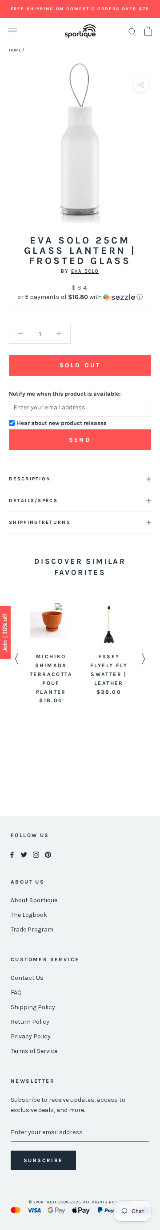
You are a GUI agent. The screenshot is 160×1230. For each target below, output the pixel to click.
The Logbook (29, 915)
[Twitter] (24, 854)
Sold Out (80, 365)
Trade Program (32, 929)
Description (30, 479)
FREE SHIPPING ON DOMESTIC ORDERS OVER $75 (80, 9)
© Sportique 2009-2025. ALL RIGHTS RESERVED (80, 1202)
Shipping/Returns (40, 522)
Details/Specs (33, 500)
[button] (80, 297)
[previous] (10, 153)
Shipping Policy (33, 1007)
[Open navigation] (12, 31)
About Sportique (34, 900)
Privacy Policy (31, 1036)
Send (80, 440)
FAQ (16, 992)
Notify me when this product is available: (65, 393)
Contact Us (27, 978)
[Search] (132, 31)
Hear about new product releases (62, 423)
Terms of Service (34, 1051)
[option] (51, 654)
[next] (150, 153)
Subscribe (43, 1160)
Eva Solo (85, 271)
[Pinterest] (48, 854)
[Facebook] (12, 854)
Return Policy (30, 1022)
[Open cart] (148, 31)
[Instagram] (36, 854)
